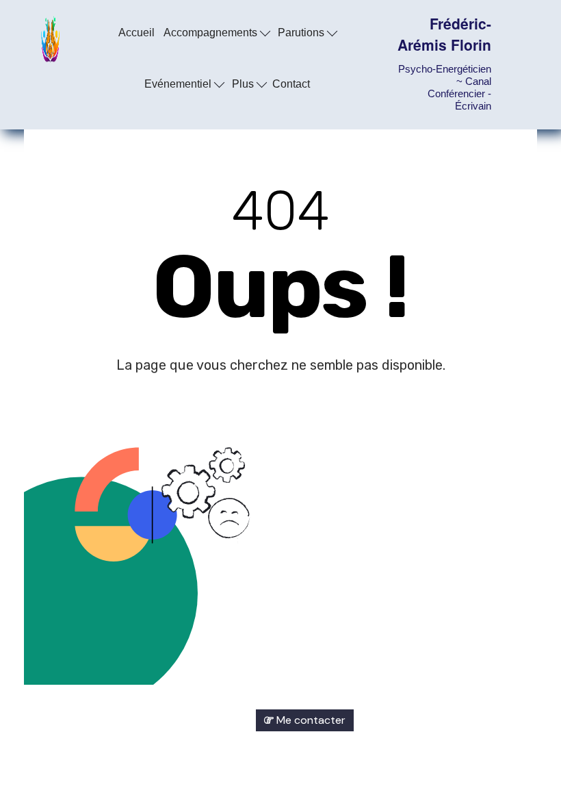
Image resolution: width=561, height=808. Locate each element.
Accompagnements (212, 32)
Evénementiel (179, 84)
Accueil (136, 32)
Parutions (302, 32)
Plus (244, 84)
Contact (291, 84)
